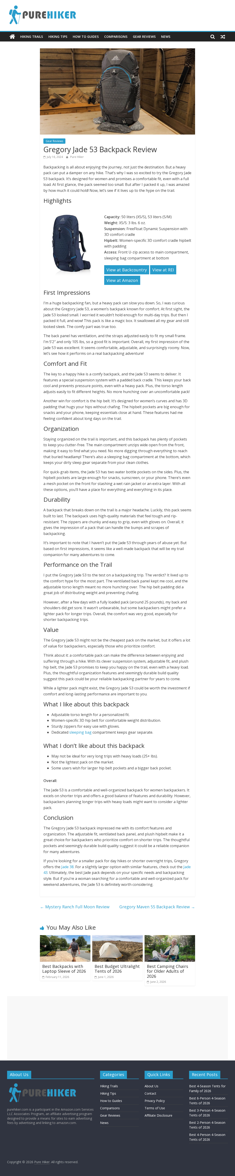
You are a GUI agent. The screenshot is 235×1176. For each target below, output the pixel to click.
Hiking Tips (57, 36)
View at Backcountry (126, 270)
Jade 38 (67, 866)
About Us (151, 1086)
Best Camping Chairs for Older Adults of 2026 (167, 971)
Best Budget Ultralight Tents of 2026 (117, 969)
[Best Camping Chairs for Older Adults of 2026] (170, 937)
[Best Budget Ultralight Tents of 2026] (117, 937)
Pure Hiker (77, 157)
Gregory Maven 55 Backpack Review (157, 906)
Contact (150, 1093)
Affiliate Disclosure (158, 1115)
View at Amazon (122, 280)
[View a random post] (223, 36)
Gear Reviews (144, 36)
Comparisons (115, 36)
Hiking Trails (31, 36)
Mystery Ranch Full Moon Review (74, 906)
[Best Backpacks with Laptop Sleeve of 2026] (65, 937)
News (165, 36)
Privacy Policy (155, 1101)
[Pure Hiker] (12, 36)
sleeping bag (80, 732)
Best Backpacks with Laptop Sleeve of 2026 (64, 969)
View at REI (163, 270)
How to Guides (86, 36)
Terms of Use (155, 1108)
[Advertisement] (117, 1028)
